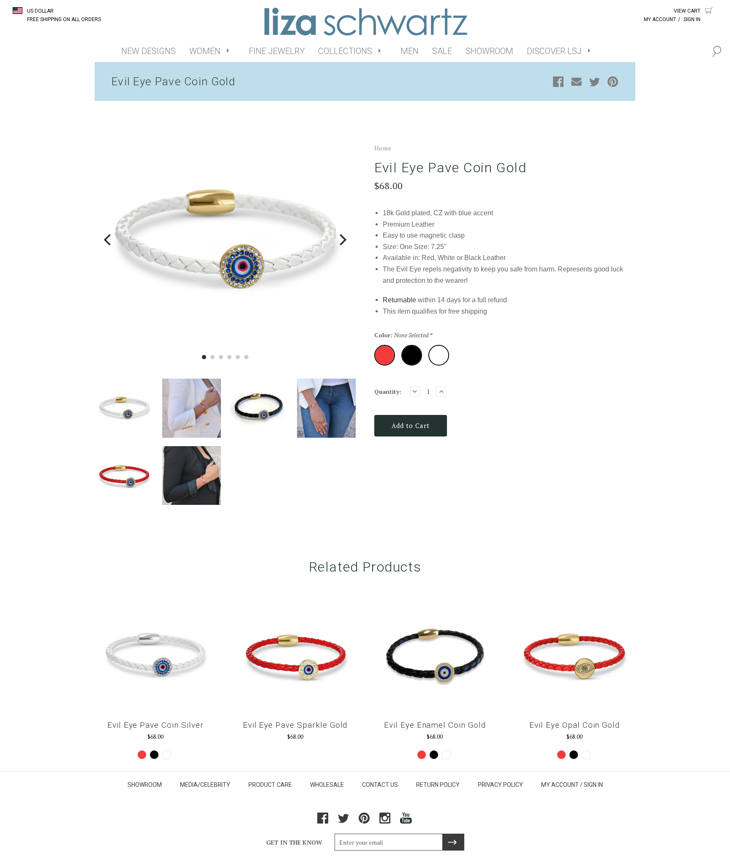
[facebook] (322, 821)
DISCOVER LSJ (554, 51)
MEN (409, 51)
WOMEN (205, 51)
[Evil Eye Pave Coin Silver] (155, 655)
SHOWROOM (489, 51)
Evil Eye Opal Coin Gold (574, 725)
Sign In (692, 19)
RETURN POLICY (438, 784)
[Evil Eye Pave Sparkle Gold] (295, 655)
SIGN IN (593, 784)
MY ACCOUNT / (562, 784)
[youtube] (406, 821)
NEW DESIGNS (148, 51)
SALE (442, 51)
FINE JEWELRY (277, 51)
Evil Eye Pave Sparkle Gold (295, 725)
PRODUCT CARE (270, 784)
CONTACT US (380, 784)
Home (383, 148)
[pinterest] (364, 821)
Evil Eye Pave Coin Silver (155, 725)
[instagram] (384, 821)
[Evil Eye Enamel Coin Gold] (435, 655)
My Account (660, 19)
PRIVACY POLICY (500, 784)
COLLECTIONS (345, 51)
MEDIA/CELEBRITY (205, 784)
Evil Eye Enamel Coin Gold (435, 725)
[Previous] (108, 239)
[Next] (341, 239)
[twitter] (343, 821)
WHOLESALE (327, 784)
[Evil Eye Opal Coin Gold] (574, 655)
